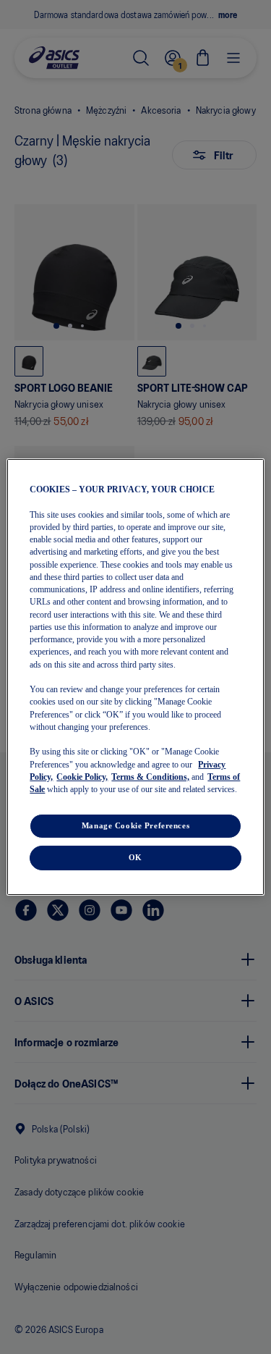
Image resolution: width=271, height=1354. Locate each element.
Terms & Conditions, (150, 777)
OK (135, 857)
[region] (135, 677)
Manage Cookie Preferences (135, 825)
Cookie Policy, (82, 777)
